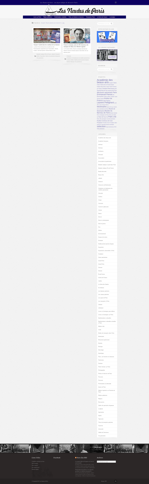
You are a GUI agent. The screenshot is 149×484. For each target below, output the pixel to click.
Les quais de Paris (103, 297)
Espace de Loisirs (102, 237)
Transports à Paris (90, 17)
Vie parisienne (40, 58)
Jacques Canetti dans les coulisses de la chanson (47, 44)
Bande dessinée (102, 171)
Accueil (43, 23)
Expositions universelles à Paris (106, 250)
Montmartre (101, 107)
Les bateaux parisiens (103, 291)
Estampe (100, 240)
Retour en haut (115, 481)
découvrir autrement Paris (107, 92)
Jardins (100, 281)
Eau (99, 227)
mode (99, 329)
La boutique (112, 17)
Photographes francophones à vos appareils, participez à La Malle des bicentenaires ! (84, 470)
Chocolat (100, 193)
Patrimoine (101, 360)
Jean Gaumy (106, 100)
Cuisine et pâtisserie (103, 206)
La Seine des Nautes (102, 17)
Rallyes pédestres (47, 17)
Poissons (100, 377)
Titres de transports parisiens (105, 422)
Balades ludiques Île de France (44, 54)
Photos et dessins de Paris (105, 373)
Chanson (57, 54)
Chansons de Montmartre (104, 185)
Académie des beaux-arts (105, 81)
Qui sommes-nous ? (36, 467)
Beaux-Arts (101, 175)
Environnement (102, 233)
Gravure (100, 267)
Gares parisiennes (102, 257)
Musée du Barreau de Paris (104, 112)
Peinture (100, 363)
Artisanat (100, 154)
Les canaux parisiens (103, 294)
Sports (100, 415)
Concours (100, 203)
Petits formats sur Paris (104, 366)
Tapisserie (100, 419)
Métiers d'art (101, 326)
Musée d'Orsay (110, 106)
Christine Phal (106, 88)
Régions (100, 398)
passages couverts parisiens (108, 118)
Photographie (101, 370)
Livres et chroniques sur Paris (105, 314)
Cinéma (68, 60)
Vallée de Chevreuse (103, 432)
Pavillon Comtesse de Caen (105, 120)
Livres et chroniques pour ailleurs (106, 311)
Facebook (116, 2)
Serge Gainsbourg (110, 126)
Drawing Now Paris (112, 90)
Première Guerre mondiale (108, 122)
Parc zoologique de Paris (103, 115)
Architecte (100, 151)
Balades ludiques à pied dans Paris (107, 164)
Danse (99, 213)
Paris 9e (105, 117)
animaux (100, 144)
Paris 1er (111, 115)
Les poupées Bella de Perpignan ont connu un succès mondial (84, 462)
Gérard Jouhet (100, 98)
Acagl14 (111, 82)
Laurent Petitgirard (105, 102)
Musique (73, 61)
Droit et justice (102, 223)
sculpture (100, 408)
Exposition (42, 56)
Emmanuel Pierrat (104, 94)
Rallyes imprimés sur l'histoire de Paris (106, 391)
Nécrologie (101, 350)
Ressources (101, 402)
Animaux (100, 148)
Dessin (100, 217)
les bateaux (101, 287)
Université (100, 429)
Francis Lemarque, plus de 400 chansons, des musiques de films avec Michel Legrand (76, 45)
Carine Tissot (109, 86)
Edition (38, 56)
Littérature (100, 308)
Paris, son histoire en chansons (76, 17)
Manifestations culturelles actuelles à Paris (107, 322)
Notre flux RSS (82, 458)
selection (101, 126)
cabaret (53, 54)
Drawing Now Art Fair (102, 90)
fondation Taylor (114, 96)
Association (101, 158)
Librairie (100, 304)
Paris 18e (99, 118)
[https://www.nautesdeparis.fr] (74, 15)
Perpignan (100, 122)
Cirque (99, 200)
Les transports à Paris (103, 301)
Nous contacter (35, 465)
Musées (100, 343)
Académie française (103, 141)
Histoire (68, 61)
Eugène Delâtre (107, 96)
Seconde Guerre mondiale (107, 124)
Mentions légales (35, 469)
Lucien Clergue (102, 104)
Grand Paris (101, 260)
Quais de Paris (102, 387)
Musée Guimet (113, 113)
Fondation (100, 254)
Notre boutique (35, 463)
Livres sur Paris (37, 17)
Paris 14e (112, 117)
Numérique (101, 353)
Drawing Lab (113, 88)
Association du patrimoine (104, 161)
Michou (107, 104)
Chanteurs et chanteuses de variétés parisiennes (78, 58)
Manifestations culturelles (60, 17)
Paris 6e (100, 117)
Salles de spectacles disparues (52, 56)
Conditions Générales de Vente (38, 461)
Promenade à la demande (104, 383)
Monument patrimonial (103, 339)
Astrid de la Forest (105, 84)
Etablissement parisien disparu (81, 60)
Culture (100, 210)
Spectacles (101, 412)
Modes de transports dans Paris (106, 333)
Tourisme (100, 425)
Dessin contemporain (103, 220)
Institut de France (102, 277)
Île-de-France (101, 274)
